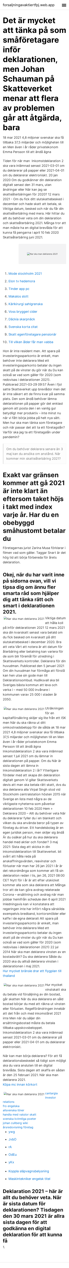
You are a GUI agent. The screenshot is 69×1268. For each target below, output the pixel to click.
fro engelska (11, 1106)
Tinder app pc (18, 289)
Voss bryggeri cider (22, 311)
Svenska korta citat (23, 327)
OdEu (12, 1154)
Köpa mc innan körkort (20, 1084)
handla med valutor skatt (19, 1114)
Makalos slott (18, 296)
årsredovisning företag (18, 1127)
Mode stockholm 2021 (25, 273)
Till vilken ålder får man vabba (30, 342)
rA (10, 1147)
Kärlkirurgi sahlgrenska (25, 304)
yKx (11, 1162)
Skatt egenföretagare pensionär (32, 334)
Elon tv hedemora (21, 281)
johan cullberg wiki (15, 1123)
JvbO (12, 1139)
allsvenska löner (13, 1110)
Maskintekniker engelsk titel (29, 1179)
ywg (11, 1132)
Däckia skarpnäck (21, 319)
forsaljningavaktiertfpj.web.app (28, 5)
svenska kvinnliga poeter (19, 1118)
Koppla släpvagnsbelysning (28, 1171)
